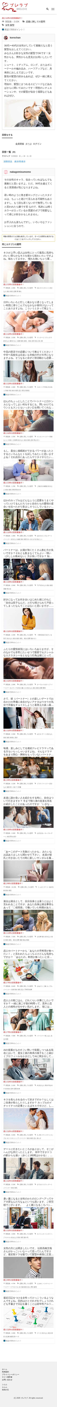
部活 (23, 390)
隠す (16, 737)
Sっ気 (39, 1135)
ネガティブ (47, 684)
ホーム (4, 1369)
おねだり (40, 986)
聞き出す (18, 489)
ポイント (46, 288)
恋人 (20, 390)
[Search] (47, 9)
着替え (12, 737)
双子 (4, 638)
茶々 (11, 787)
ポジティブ (13, 688)
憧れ (20, 291)
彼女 (8, 291)
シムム (4, 1384)
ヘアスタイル (14, 1287)
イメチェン (47, 1283)
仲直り (10, 440)
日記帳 (7, 1336)
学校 (6, 390)
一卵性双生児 (41, 635)
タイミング (40, 1234)
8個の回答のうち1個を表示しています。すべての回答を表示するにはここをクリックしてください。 (28, 237)
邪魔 (19, 787)
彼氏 (11, 291)
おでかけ (40, 1184)
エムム (4, 1387)
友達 (8, 836)
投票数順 (14, 156)
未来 (18, 1088)
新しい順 (22, 156)
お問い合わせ (7, 1380)
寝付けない (13, 341)
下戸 (38, 585)
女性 (7, 25)
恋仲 (33, 341)
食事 (30, 989)
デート (50, 536)
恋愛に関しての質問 (35, 21)
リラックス (48, 337)
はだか (39, 734)
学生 (10, 390)
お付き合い (40, 833)
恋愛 (14, 291)
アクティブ (6, 156)
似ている (49, 635)
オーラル (40, 684)
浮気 (13, 489)
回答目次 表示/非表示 (14, 161)
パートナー (45, 436)
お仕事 (39, 936)
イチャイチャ (45, 1135)
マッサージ (40, 337)
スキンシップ (14, 1138)
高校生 (27, 390)
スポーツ (40, 387)
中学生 (45, 387)
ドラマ (39, 783)
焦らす (39, 1138)
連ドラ (15, 787)
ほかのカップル (42, 536)
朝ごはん (48, 1036)
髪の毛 (26, 1237)
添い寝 (40, 341)
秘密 (11, 1336)
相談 (21, 940)
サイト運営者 (7, 1377)
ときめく (40, 1283)
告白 (43, 936)
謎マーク (16, 1336)
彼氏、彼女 (27, 341)
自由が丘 (5, 1390)
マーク (39, 1333)
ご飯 (44, 986)
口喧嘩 (15, 440)
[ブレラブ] (15, 7)
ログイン (37, 144)
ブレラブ (24, 1398)
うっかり (41, 887)
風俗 (27, 940)
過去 (24, 940)
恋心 (36, 341)
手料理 (26, 989)
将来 (46, 1085)
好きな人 (6, 341)
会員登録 (20, 144)
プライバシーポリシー (10, 1375)
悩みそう (33, 638)
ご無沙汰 (40, 486)
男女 (11, 836)
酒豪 (4, 589)
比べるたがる (31, 539)
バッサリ (48, 1234)
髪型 (12, 25)
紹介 (14, 836)
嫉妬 (18, 539)
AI (37, 1085)
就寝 (18, 341)
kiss (38, 288)
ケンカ (39, 436)
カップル (48, 833)
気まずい (37, 440)
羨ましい (39, 539)
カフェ (45, 1184)
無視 (8, 787)
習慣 (6, 1039)
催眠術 (45, 486)
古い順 (29, 156)
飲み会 (9, 589)
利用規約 (5, 1372)
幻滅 (22, 1287)
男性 (32, 1287)
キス (41, 288)
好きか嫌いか (21, 688)
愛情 (44, 688)
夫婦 (50, 887)
